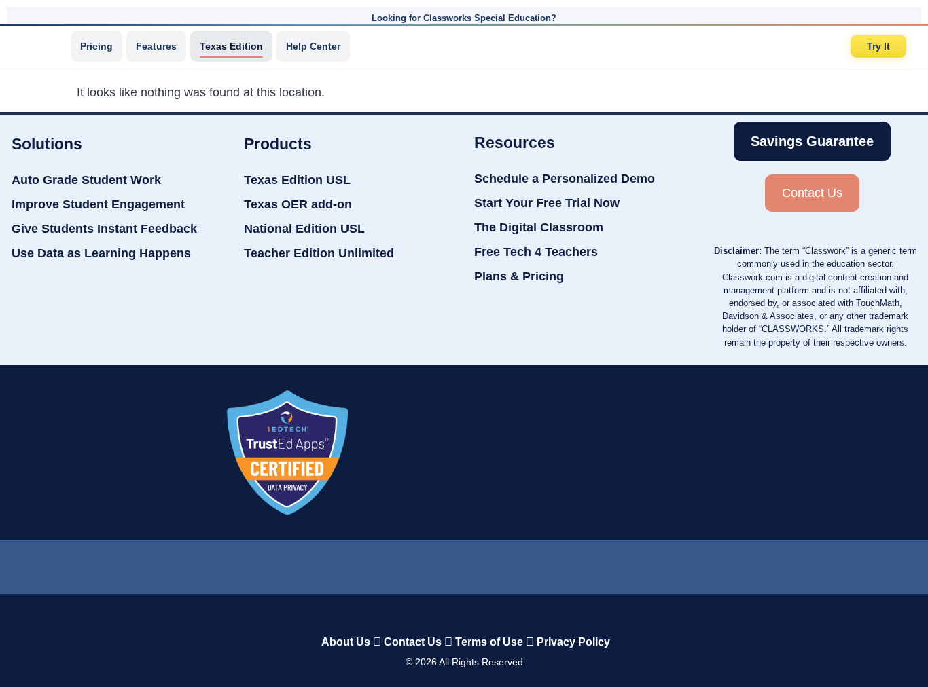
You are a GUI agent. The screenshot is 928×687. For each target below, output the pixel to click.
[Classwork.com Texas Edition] (40, 46)
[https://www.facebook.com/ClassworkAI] (463, 563)
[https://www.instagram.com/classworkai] (514, 563)
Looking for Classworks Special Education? (464, 18)
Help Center (313, 46)
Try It (878, 46)
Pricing (96, 46)
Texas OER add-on (298, 204)
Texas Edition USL (297, 180)
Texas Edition (231, 46)
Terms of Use (489, 642)
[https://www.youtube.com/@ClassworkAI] (565, 563)
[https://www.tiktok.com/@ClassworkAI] (415, 564)
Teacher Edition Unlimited (319, 253)
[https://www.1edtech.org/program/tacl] (287, 452)
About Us (345, 642)
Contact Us (413, 642)
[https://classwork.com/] (450, 613)
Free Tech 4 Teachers (536, 252)
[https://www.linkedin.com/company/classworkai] (363, 563)
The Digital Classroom (538, 227)
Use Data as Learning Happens (101, 253)
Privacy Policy (573, 642)
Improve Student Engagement (98, 204)
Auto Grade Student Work (86, 180)
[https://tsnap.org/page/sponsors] (650, 453)
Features (156, 46)
